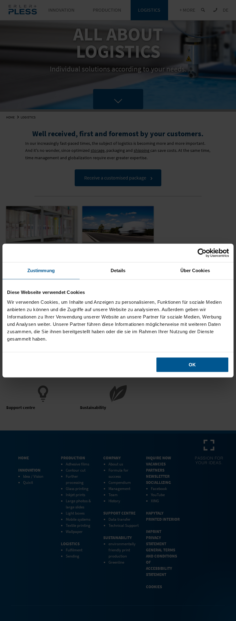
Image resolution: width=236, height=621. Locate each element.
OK (192, 364)
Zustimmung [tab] (41, 270)
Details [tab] (118, 270)
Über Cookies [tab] (195, 270)
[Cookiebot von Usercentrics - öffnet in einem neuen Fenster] (202, 252)
